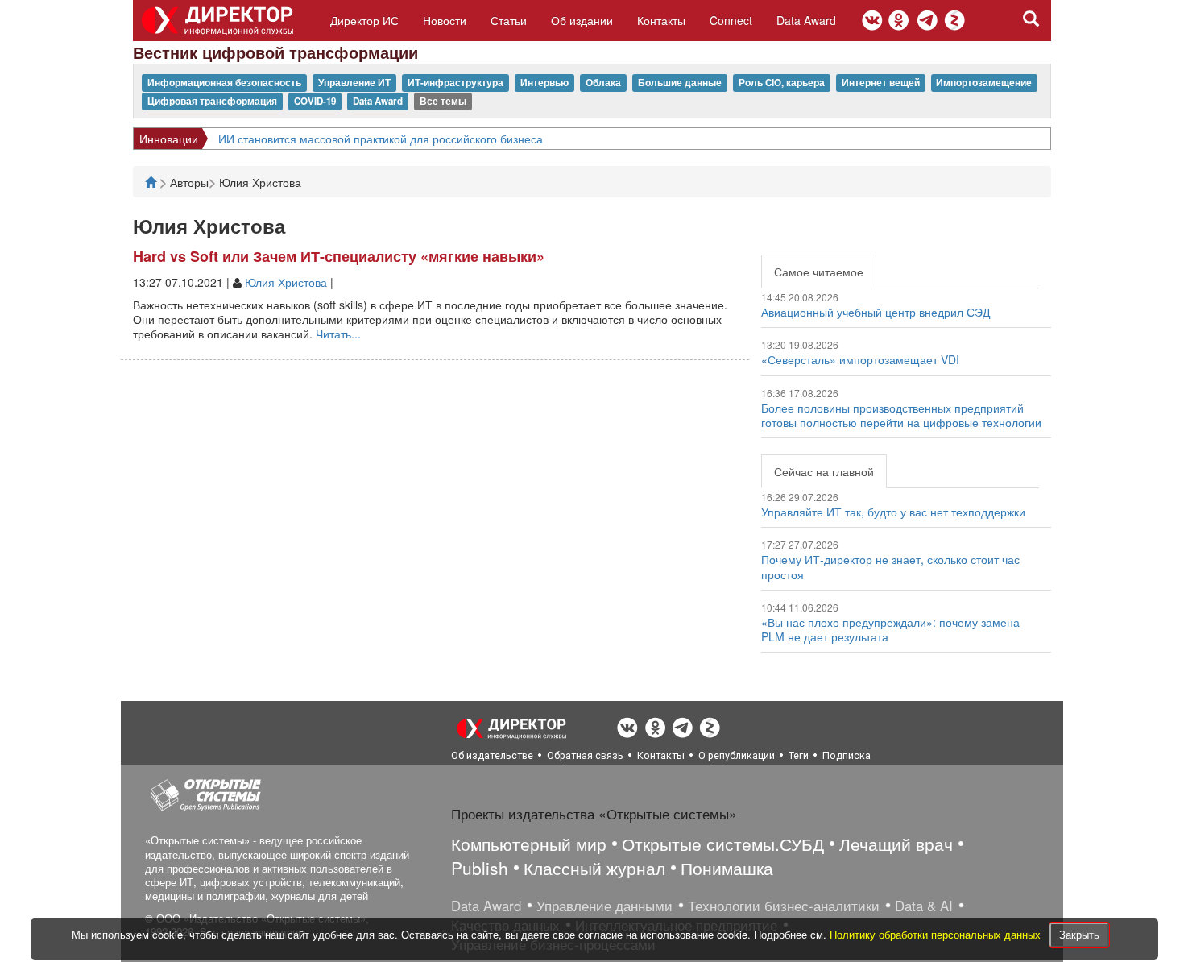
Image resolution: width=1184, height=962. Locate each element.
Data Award (806, 20)
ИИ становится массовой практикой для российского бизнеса (380, 139)
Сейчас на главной (824, 471)
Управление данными (604, 905)
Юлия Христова (286, 282)
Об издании (582, 20)
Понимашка (727, 868)
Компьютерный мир (528, 843)
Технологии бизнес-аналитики (784, 905)
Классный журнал (594, 868)
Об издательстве (492, 755)
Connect (731, 20)
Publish (479, 868)
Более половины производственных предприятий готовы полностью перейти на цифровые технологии (901, 415)
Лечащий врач (896, 843)
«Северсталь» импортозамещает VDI (860, 359)
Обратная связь (585, 755)
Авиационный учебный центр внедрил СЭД (875, 312)
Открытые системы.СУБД (723, 843)
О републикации (736, 755)
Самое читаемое (818, 271)
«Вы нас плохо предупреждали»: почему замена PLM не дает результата (890, 629)
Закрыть (1079, 934)
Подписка (846, 755)
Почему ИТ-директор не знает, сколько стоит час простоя (890, 566)
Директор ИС (364, 20)
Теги (799, 755)
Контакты (661, 20)
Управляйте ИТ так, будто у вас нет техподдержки (893, 512)
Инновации (168, 139)
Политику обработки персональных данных (937, 934)
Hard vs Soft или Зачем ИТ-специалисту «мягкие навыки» (338, 256)
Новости (444, 20)
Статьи (509, 20)
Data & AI (924, 905)
